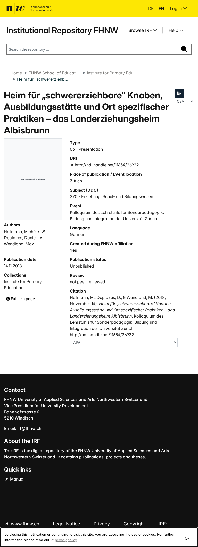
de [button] (151, 8)
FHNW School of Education (54, 72)
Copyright (134, 523)
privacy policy (66, 540)
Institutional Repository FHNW (62, 30)
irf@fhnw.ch (29, 428)
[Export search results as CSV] (179, 93)
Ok (187, 538)
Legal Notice (67, 523)
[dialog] (99, 537)
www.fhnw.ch (25, 523)
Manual (16, 479)
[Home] (29, 8)
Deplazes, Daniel (20, 237)
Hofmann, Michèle (21, 231)
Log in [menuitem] (176, 8)
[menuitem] (144, 30)
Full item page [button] (22, 298)
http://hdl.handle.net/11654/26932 (107, 164)
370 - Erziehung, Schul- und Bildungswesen (111, 196)
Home (16, 72)
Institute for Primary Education (112, 72)
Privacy (102, 523)
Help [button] (174, 30)
